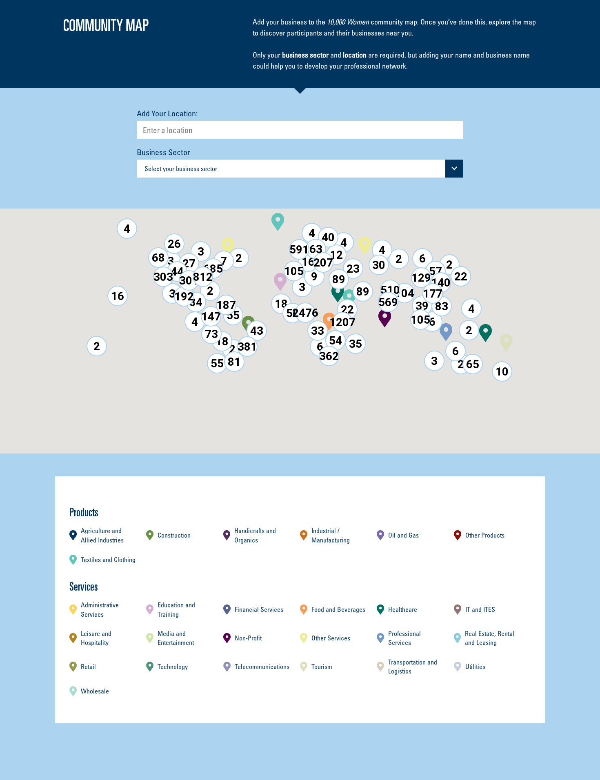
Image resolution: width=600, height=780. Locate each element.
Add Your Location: (167, 113)
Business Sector (163, 152)
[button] (329, 322)
